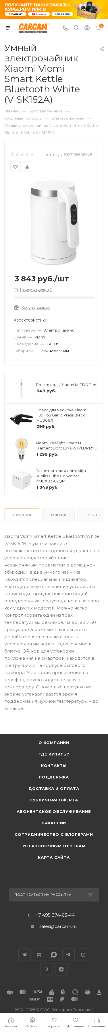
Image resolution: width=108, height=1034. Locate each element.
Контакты (54, 765)
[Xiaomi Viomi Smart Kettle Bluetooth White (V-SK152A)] (54, 222)
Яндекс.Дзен (61, 969)
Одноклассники (47, 969)
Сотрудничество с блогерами (54, 834)
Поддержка (54, 777)
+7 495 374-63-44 (55, 915)
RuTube (39, 955)
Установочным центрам (54, 846)
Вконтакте (24, 955)
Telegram (68, 955)
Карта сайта (54, 857)
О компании (53, 742)
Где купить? (53, 754)
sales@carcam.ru (58, 926)
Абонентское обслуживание (54, 811)
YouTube (83, 955)
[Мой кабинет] (87, 28)
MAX (54, 955)
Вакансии (54, 823)
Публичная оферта (54, 800)
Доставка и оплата (53, 788)
